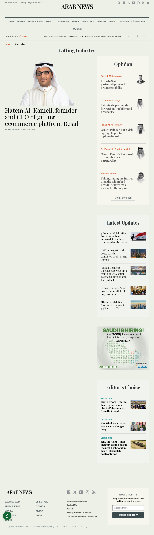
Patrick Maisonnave (111, 76)
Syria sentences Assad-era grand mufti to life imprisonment (114, 291)
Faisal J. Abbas (108, 173)
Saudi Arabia (17, 21)
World (50, 21)
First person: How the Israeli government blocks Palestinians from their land (113, 406)
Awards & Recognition (77, 501)
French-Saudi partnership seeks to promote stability (113, 84)
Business (63, 21)
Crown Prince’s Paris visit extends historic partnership (117, 157)
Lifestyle (88, 21)
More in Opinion (123, 198)
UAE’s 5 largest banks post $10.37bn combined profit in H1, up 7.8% (114, 255)
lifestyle (42, 501)
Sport (113, 21)
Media (75, 21)
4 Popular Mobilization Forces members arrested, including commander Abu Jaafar (114, 237)
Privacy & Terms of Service (79, 512)
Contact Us (72, 505)
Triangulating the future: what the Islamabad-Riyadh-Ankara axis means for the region (117, 183)
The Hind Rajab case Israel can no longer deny (113, 426)
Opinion (101, 21)
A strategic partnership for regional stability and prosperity (116, 109)
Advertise (71, 509)
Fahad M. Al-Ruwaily (111, 124)
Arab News (12, 3)
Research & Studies (132, 21)
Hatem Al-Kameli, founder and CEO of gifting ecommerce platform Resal (41, 116)
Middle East (35, 21)
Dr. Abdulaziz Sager (111, 100)
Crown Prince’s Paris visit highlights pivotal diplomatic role (117, 133)
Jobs (39, 515)
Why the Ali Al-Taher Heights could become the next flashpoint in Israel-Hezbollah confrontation (114, 448)
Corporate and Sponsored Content (82, 516)
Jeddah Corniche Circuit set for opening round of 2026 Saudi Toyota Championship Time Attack (82, 36)
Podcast (77, 29)
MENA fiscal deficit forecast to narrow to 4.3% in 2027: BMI (113, 305)
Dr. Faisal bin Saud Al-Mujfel (115, 149)
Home (7, 44)
